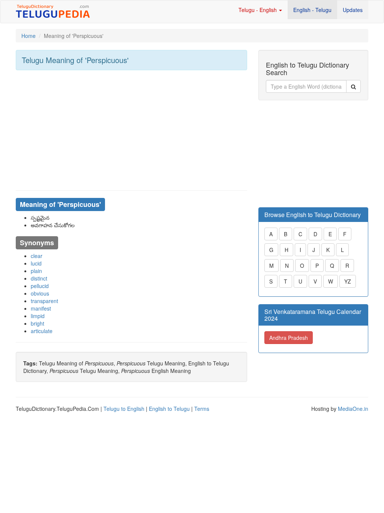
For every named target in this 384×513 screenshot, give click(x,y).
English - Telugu (312, 10)
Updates (353, 10)
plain (36, 271)
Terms (201, 408)
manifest (41, 308)
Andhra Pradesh (288, 337)
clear (36, 256)
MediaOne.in (353, 408)
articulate (41, 331)
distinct (39, 278)
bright (37, 323)
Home (28, 35)
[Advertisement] (131, 130)
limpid (38, 316)
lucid (36, 263)
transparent (44, 301)
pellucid (40, 286)
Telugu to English (124, 408)
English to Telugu (169, 408)
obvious (40, 293)
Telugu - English (258, 10)
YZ (347, 281)
